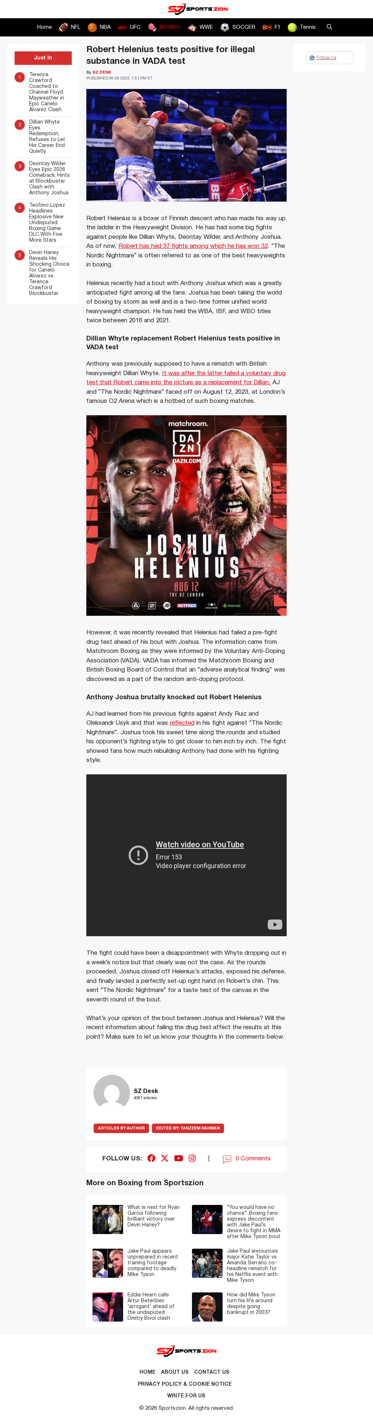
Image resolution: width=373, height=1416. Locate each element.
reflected (182, 723)
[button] (329, 27)
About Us (175, 1372)
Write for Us (186, 1396)
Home (44, 27)
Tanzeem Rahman (188, 1128)
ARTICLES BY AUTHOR (121, 1128)
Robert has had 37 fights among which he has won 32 (193, 246)
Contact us (211, 1372)
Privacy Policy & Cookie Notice (185, 1384)
